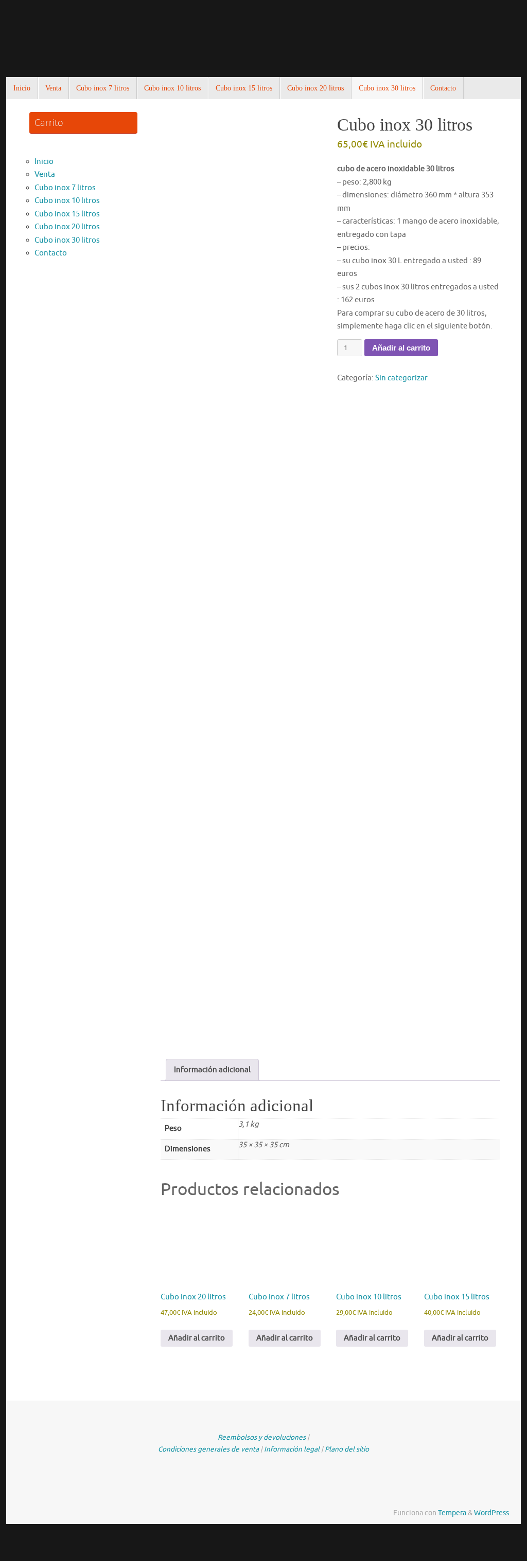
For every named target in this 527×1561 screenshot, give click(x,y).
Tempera (452, 1513)
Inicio (44, 162)
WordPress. (492, 1513)
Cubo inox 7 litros (65, 188)
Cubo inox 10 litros (67, 201)
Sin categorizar (401, 378)
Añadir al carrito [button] (196, 1338)
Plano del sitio (347, 1449)
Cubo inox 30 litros (67, 240)
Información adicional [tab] (212, 1070)
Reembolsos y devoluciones (262, 1437)
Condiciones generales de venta (208, 1449)
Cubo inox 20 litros (67, 227)
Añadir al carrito (401, 347)
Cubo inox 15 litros (67, 214)
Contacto (50, 253)
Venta (44, 174)
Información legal (292, 1449)
